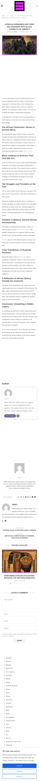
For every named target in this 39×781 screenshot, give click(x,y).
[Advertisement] (19, 77)
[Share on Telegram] (32, 497)
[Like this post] (18, 497)
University (9, 675)
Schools (8, 679)
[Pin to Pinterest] (25, 497)
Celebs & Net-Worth (12, 686)
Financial (8, 703)
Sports (8, 693)
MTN (7, 731)
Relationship (9, 707)
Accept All (19, 765)
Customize (19, 771)
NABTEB (9, 658)
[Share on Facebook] (21, 497)
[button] (3, 566)
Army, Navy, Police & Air (13, 741)
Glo (7, 734)
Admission (9, 745)
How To (8, 738)
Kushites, (4, 240)
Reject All (19, 776)
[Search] (37, 6)
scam (7, 724)
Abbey (15, 32)
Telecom (8, 727)
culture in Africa (27, 151)
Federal (8, 682)
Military (8, 696)
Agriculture (9, 700)
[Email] (18, 415)
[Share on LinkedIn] (28, 497)
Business (8, 661)
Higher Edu (9, 668)
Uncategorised (10, 717)
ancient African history (23, 229)
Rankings (8, 665)
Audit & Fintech (10, 720)
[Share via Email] (35, 497)
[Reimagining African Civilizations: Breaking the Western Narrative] (19, 561)
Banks (7, 710)
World (11, 15)
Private (8, 689)
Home (3, 15)
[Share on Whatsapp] (30, 497)
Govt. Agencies (10, 672)
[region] (19, 764)
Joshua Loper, (22, 257)
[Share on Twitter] (23, 497)
